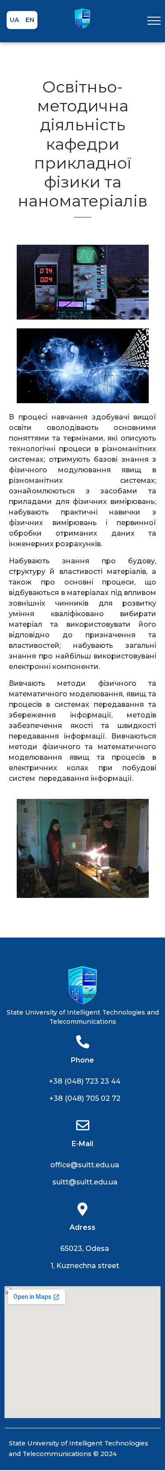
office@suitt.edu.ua (84, 1165)
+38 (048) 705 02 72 (85, 1098)
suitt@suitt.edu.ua (84, 1182)
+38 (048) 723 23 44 (85, 1081)
